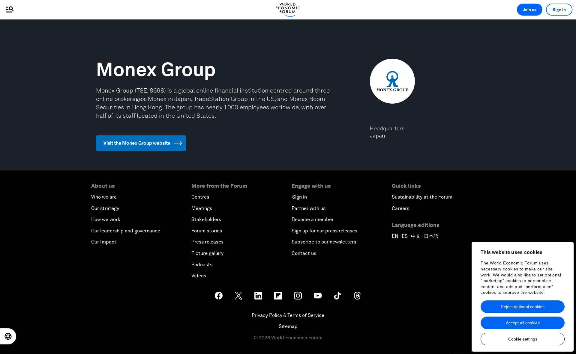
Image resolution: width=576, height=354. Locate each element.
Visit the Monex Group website (137, 143)
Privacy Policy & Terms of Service (288, 315)
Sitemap (288, 326)
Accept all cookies (523, 322)
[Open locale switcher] (8, 336)
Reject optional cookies (522, 306)
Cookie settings (522, 339)
